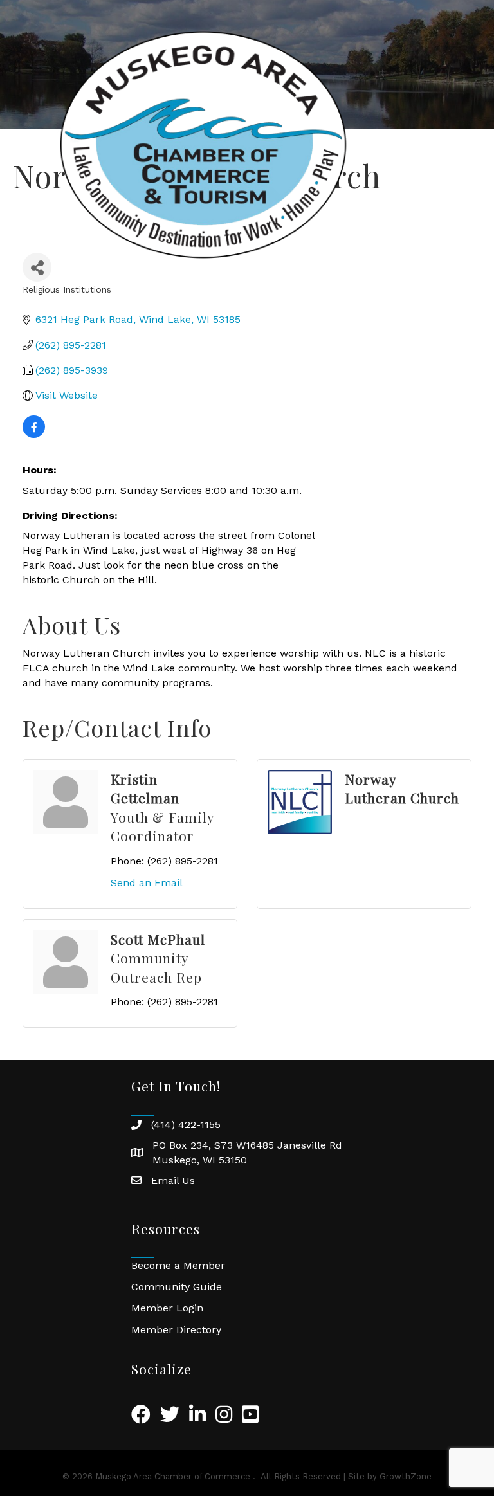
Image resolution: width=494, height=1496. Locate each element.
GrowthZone (406, 1476)
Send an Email (147, 883)
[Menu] (465, 145)
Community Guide (176, 1287)
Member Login (167, 1308)
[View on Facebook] (34, 434)
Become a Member (178, 1265)
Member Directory (176, 1330)
